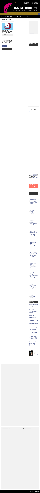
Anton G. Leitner (35, 177)
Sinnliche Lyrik (32, 265)
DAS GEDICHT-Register (19, 16)
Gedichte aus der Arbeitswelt (34, 223)
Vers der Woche (32, 274)
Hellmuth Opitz (31, 320)
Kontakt (26, 16)
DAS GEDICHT (35, 174)
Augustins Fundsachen (33, 199)
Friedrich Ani (37, 317)
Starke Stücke (34, 337)
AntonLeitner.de (36, 354)
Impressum (31, 491)
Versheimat (31, 276)
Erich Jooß (34, 314)
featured (31, 315)
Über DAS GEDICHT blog (9, 16)
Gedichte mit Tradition (33, 225)
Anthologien (31, 198)
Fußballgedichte (32, 222)
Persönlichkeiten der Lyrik (33, 252)
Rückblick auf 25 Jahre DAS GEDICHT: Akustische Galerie (34, 263)
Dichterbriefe (31, 211)
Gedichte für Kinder (32, 224)
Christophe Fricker (31, 309)
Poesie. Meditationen (33, 255)
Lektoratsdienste (33, 175)
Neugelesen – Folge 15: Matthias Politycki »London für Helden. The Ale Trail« (7, 31)
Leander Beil (34, 326)
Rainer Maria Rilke (35, 336)
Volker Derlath (32, 343)
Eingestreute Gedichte (33, 214)
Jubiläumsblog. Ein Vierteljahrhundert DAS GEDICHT (33, 236)
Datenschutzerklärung (36, 491)
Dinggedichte (32, 213)
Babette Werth (34, 308)
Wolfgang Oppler (31, 345)
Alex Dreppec (33, 304)
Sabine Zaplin (31, 337)
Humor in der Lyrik (32, 231)
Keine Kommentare (9, 34)
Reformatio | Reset (32, 256)
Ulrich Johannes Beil (33, 340)
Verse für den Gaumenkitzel (34, 275)
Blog (2, 16)
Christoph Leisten (35, 309)
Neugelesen (31, 251)
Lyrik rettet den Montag (33, 245)
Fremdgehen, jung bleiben (33, 219)
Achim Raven (30, 304)
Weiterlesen (4, 46)
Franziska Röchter (33, 317)
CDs (30, 200)
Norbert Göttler (34, 335)
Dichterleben (31, 212)
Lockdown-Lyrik (32, 241)
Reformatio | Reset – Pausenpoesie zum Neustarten (33, 258)
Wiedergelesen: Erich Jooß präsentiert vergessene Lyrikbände (33, 291)
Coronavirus (32, 311)
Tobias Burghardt (33, 338)
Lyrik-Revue (31, 246)
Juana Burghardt (33, 323)
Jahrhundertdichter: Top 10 (33, 234)
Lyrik (30, 244)
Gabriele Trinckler (32, 318)
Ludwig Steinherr (31, 329)
